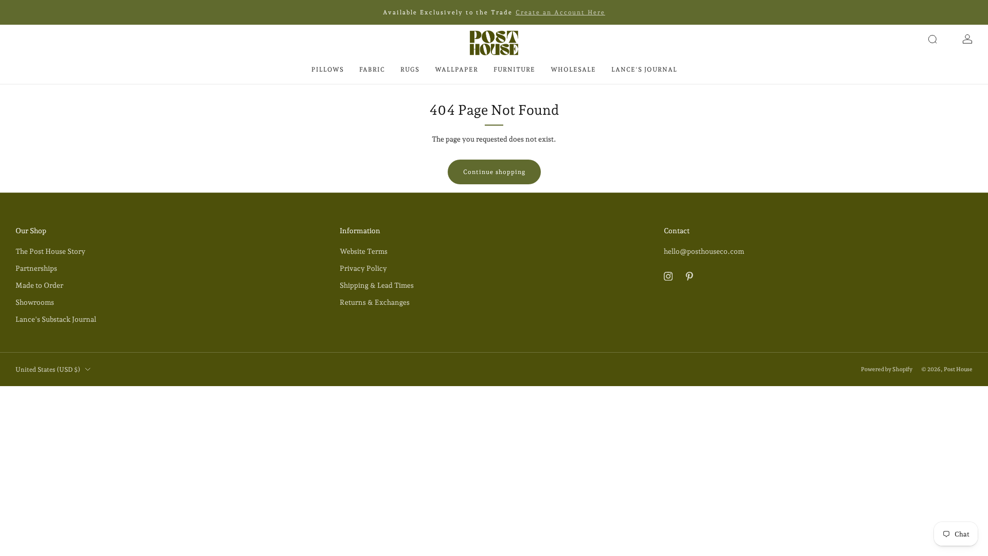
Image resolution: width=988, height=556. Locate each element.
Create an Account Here (560, 12)
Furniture (514, 69)
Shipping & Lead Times (377, 285)
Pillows (327, 69)
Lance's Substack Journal (55, 319)
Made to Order (39, 285)
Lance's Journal (644, 69)
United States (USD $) (47, 369)
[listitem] (494, 12)
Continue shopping (494, 172)
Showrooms (34, 302)
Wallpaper (456, 69)
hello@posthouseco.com (704, 251)
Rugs (409, 69)
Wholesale (573, 69)
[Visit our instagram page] (668, 276)
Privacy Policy (363, 268)
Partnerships (36, 268)
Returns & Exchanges (375, 302)
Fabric (372, 69)
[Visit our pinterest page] (689, 276)
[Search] (932, 39)
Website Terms (363, 251)
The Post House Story (50, 251)
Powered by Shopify (886, 369)
